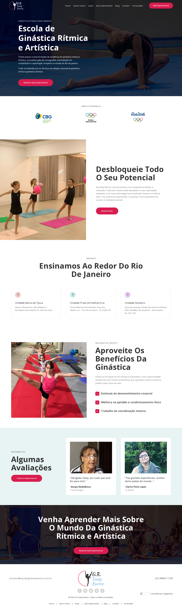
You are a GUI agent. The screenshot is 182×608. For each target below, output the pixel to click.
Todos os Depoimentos (27, 478)
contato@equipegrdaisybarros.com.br (30, 578)
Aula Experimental (104, 6)
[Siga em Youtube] (91, 591)
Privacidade (137, 6)
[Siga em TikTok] (102, 591)
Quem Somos (79, 6)
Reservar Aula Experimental (36, 82)
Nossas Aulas (107, 211)
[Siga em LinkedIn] (97, 591)
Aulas (90, 6)
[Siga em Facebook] (80, 591)
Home (68, 6)
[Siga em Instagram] (85, 591)
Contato (126, 6)
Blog (117, 6)
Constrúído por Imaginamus (161, 594)
